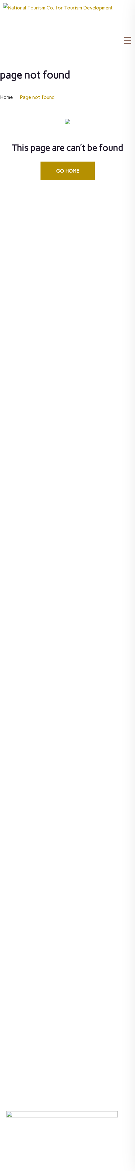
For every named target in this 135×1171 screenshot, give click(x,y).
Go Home (67, 171)
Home (6, 97)
